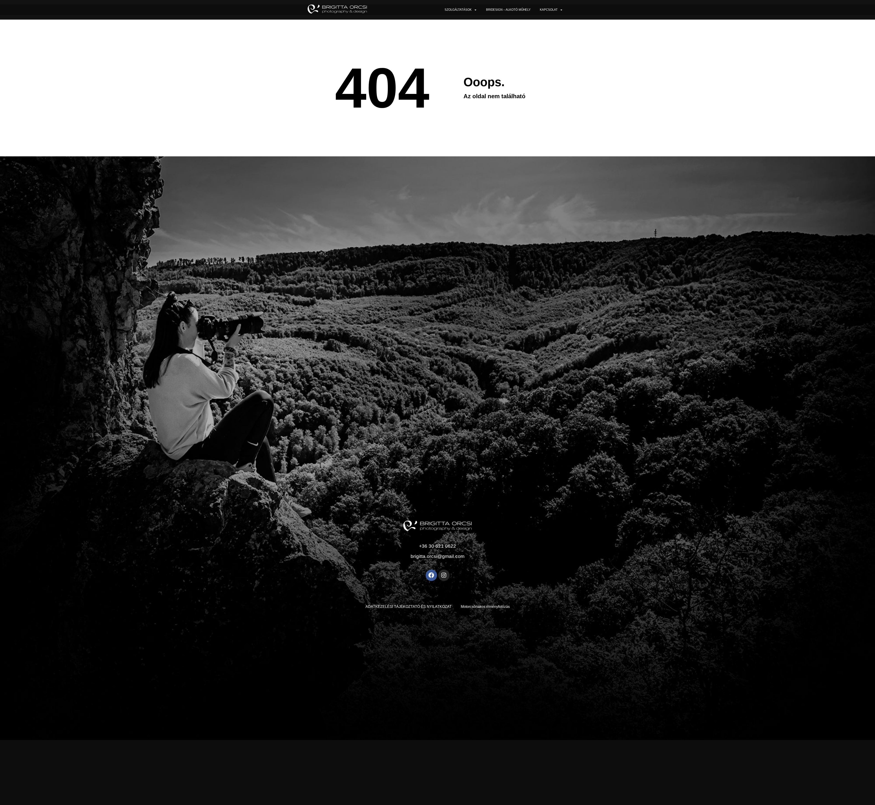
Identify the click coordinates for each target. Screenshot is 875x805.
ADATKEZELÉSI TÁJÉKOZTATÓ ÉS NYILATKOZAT (408, 607)
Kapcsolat (549, 9)
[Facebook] (431, 575)
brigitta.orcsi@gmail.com (438, 556)
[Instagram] (444, 575)
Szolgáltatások (458, 9)
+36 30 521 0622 (437, 546)
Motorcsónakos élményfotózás (485, 607)
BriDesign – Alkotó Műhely (508, 9)
